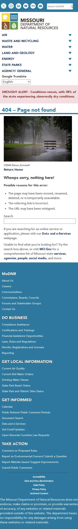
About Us (7, 280)
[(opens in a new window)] (39, 139)
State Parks (12, 65)
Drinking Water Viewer (15, 380)
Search (8, 216)
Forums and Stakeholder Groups (21, 303)
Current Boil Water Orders (17, 374)
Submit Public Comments (17, 468)
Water (7, 47)
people (22, 258)
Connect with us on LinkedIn (19, 6)
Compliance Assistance (15, 324)
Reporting (8, 353)
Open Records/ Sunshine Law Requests (25, 435)
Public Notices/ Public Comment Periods (26, 412)
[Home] (29, 30)
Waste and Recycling (20, 41)
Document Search (12, 418)
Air (4, 35)
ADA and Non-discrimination (39, 481)
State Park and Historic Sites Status (23, 391)
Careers (6, 286)
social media (38, 258)
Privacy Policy (39, 489)
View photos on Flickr (33, 6)
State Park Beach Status (16, 385)
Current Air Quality (13, 368)
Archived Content (39, 493)
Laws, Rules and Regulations (19, 341)
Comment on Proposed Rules (19, 451)
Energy (8, 59)
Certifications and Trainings (18, 330)
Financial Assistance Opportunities (22, 336)
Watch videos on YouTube (26, 6)
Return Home (13, 170)
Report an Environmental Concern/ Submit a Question (34, 456)
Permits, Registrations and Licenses (23, 347)
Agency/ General (16, 71)
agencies (10, 258)
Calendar (7, 407)
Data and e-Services (56, 234)
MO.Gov (46, 249)
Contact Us (8, 309)
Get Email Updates (13, 429)
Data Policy (39, 485)
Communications (12, 292)
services (60, 254)
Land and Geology (18, 53)
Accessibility (39, 477)
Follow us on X (4, 6)
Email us (41, 6)
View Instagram (11, 6)
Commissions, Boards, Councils (20, 298)
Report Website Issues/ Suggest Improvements (30, 462)
